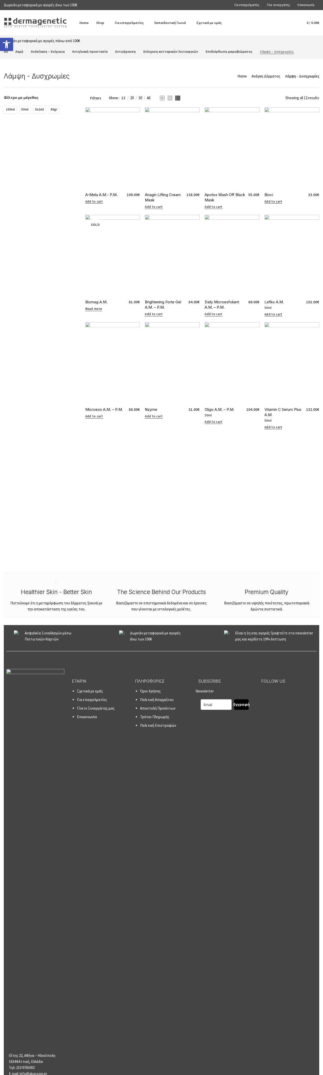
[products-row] (162, 98)
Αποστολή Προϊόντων (157, 708)
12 (123, 98)
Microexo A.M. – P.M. (104, 409)
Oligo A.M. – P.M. (219, 409)
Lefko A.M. (274, 302)
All (148, 98)
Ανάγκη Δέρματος (266, 76)
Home (242, 76)
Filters (95, 98)
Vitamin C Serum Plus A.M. (282, 412)
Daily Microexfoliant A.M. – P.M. (222, 305)
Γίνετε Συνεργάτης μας (96, 708)
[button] (6, 44)
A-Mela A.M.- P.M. (101, 194)
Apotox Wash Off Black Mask (225, 197)
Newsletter (223, 698)
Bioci (268, 194)
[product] (112, 148)
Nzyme (151, 409)
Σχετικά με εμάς (90, 691)
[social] (264, 692)
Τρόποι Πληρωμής (154, 716)
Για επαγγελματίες (92, 699)
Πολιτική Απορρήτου (157, 699)
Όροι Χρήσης (150, 691)
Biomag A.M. (96, 302)
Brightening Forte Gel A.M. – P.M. (163, 305)
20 (132, 98)
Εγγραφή (241, 704)
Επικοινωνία (87, 716)
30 (140, 98)
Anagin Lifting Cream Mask (163, 197)
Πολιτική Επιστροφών (158, 725)
